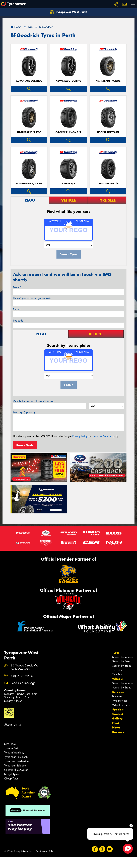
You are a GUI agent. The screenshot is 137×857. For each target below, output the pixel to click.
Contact (117, 714)
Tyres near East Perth (16, 757)
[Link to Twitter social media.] (109, 849)
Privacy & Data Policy (24, 851)
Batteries (117, 696)
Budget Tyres (11, 774)
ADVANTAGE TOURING (68, 81)
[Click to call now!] (116, 4)
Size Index (10, 744)
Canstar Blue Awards (16, 770)
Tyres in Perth (11, 748)
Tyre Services (119, 700)
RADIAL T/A (68, 183)
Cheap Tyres (11, 778)
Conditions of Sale (44, 851)
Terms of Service (102, 436)
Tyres (115, 652)
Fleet (115, 723)
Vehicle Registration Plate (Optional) (33, 401)
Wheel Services (121, 705)
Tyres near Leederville (16, 761)
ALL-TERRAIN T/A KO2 (108, 81)
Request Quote (24, 444)
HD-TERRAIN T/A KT (108, 132)
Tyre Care (117, 670)
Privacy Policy (79, 436)
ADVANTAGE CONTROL (29, 81)
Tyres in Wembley (14, 752)
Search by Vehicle (122, 657)
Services (118, 692)
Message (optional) (24, 412)
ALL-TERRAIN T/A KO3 (29, 132)
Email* (17, 309)
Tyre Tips (117, 674)
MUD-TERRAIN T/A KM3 (29, 183)
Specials (118, 709)
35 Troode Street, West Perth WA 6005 (25, 667)
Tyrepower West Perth (71, 12)
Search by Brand (121, 665)
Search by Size (120, 661)
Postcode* (19, 320)
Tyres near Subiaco (15, 765)
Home (17, 27)
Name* (17, 287)
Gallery (117, 718)
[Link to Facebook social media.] (95, 849)
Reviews (118, 732)
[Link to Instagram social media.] (102, 849)
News (116, 727)
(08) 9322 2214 (22, 676)
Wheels (117, 679)
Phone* (32, 298)
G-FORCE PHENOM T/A (68, 132)
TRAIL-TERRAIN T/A (108, 183)
